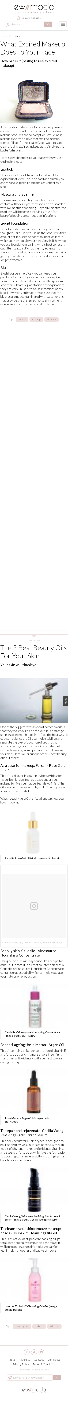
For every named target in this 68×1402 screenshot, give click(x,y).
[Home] (34, 7)
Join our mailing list (31, 17)
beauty (22, 319)
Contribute (54, 1359)
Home (4, 36)
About (11, 1359)
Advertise (24, 1359)
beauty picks (22, 1326)
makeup (36, 319)
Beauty (16, 36)
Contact (39, 1359)
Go (48, 24)
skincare (51, 319)
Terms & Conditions (44, 1364)
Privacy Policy (20, 1364)
